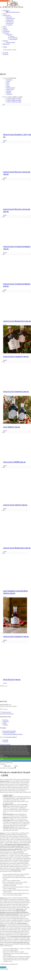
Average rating (10, 89)
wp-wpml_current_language (7, 768)
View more (6, 755)
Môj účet (5, 720)
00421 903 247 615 (6, 712)
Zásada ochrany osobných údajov (12, 734)
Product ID (9, 94)
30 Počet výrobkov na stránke (13, 100)
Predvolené (9, 79)
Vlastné (8, 81)
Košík (4, 723)
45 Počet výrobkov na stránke (13, 102)
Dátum (8, 86)
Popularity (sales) (10, 87)
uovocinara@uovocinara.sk (6, 713)
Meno (7, 83)
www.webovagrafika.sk (11, 737)
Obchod (5, 724)
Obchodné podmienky (9, 732)
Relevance (9, 91)
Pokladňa (6, 721)
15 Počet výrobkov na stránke (13, 98)
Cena (7, 84)
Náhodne (8, 92)
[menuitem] (17, 11)
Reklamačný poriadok (9, 731)
